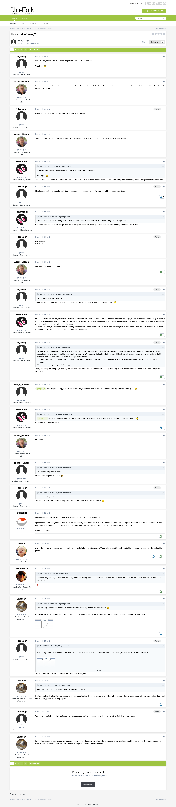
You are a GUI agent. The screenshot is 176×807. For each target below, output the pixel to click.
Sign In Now (88, 784)
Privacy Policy (93, 804)
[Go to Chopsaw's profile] (21, 606)
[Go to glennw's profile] (21, 551)
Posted (42, 56)
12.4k (19, 584)
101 (25, 584)
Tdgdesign (24, 40)
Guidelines (33, 23)
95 (25, 614)
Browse (14, 18)
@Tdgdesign (41, 389)
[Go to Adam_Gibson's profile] (21, 89)
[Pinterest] (157, 3)
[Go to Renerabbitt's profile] (21, 169)
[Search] (163, 18)
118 (25, 559)
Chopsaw (21, 598)
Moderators (45, 23)
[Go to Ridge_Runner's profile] (21, 392)
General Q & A (35, 43)
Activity (24, 18)
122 (22, 72)
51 (25, 529)
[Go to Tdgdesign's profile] (13, 42)
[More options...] (163, 56)
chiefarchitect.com (136, 3)
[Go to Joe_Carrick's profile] (21, 576)
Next (20, 50)
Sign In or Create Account (154, 10)
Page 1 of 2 (34, 50)
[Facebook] (146, 3)
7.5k (20, 614)
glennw (21, 543)
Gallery (22, 23)
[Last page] (25, 49)
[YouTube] (149, 3)
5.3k (20, 177)
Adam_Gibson (21, 81)
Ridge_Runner (21, 384)
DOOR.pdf (39, 244)
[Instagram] (153, 3)
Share (143, 42)
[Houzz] (160, 3)
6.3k (19, 559)
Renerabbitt (22, 161)
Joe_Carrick (21, 568)
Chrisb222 (21, 512)
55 (25, 177)
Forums (13, 23)
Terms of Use (81, 804)
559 (20, 97)
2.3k (20, 529)
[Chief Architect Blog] (164, 3)
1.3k (20, 400)
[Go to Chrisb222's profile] (21, 520)
